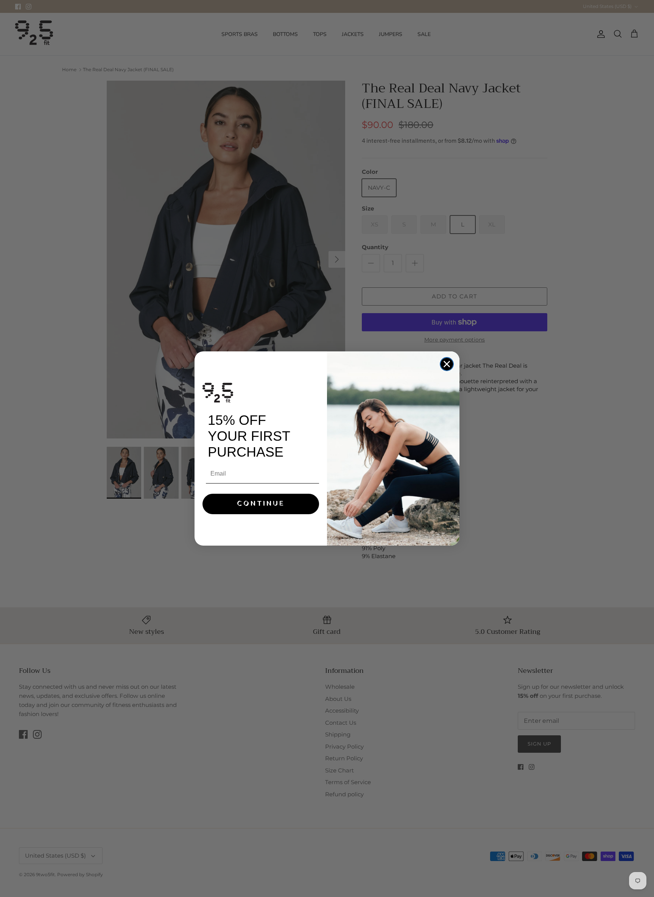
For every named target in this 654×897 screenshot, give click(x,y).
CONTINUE (261, 504)
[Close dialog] (446, 364)
